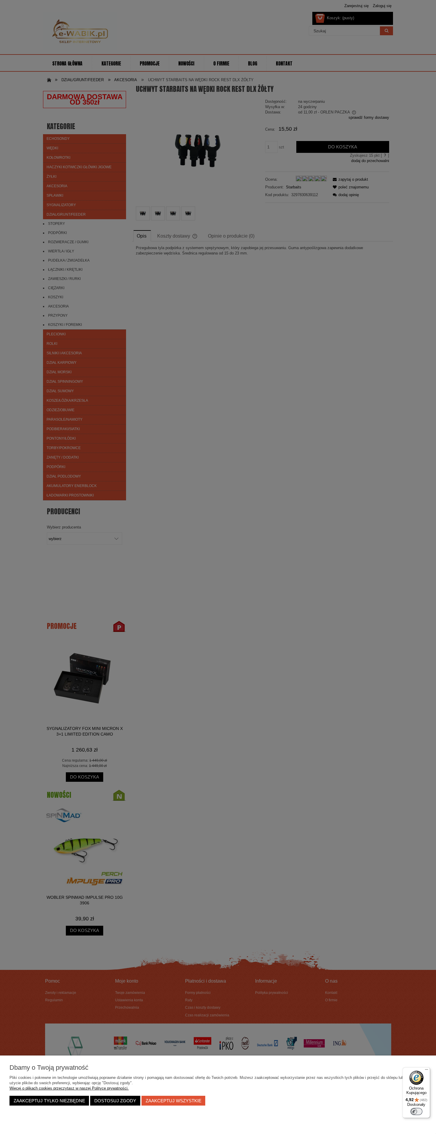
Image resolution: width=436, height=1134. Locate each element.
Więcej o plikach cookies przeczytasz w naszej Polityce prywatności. (69, 1088)
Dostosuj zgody (115, 1100)
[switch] (416, 1111)
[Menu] (426, 1070)
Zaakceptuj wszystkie (173, 1100)
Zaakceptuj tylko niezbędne (49, 1100)
